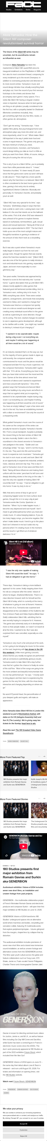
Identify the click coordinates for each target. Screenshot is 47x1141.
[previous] (39, 756)
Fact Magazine (23, 4)
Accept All (23, 1124)
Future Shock (29, 1052)
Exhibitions (18, 9)
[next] (44, 756)
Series (28, 9)
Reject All (23, 1136)
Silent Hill (22, 52)
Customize (23, 1130)
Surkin (6, 1093)
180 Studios (10, 1075)
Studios (8, 9)
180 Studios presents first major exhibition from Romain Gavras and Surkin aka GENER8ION (15, 782)
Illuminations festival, (27, 714)
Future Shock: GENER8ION (24, 1081)
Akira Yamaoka (18, 65)
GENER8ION (11, 1089)
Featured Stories (8, 31)
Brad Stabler (23, 31)
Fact (13, 865)
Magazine (37, 9)
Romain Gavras (23, 1089)
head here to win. (29, 723)
